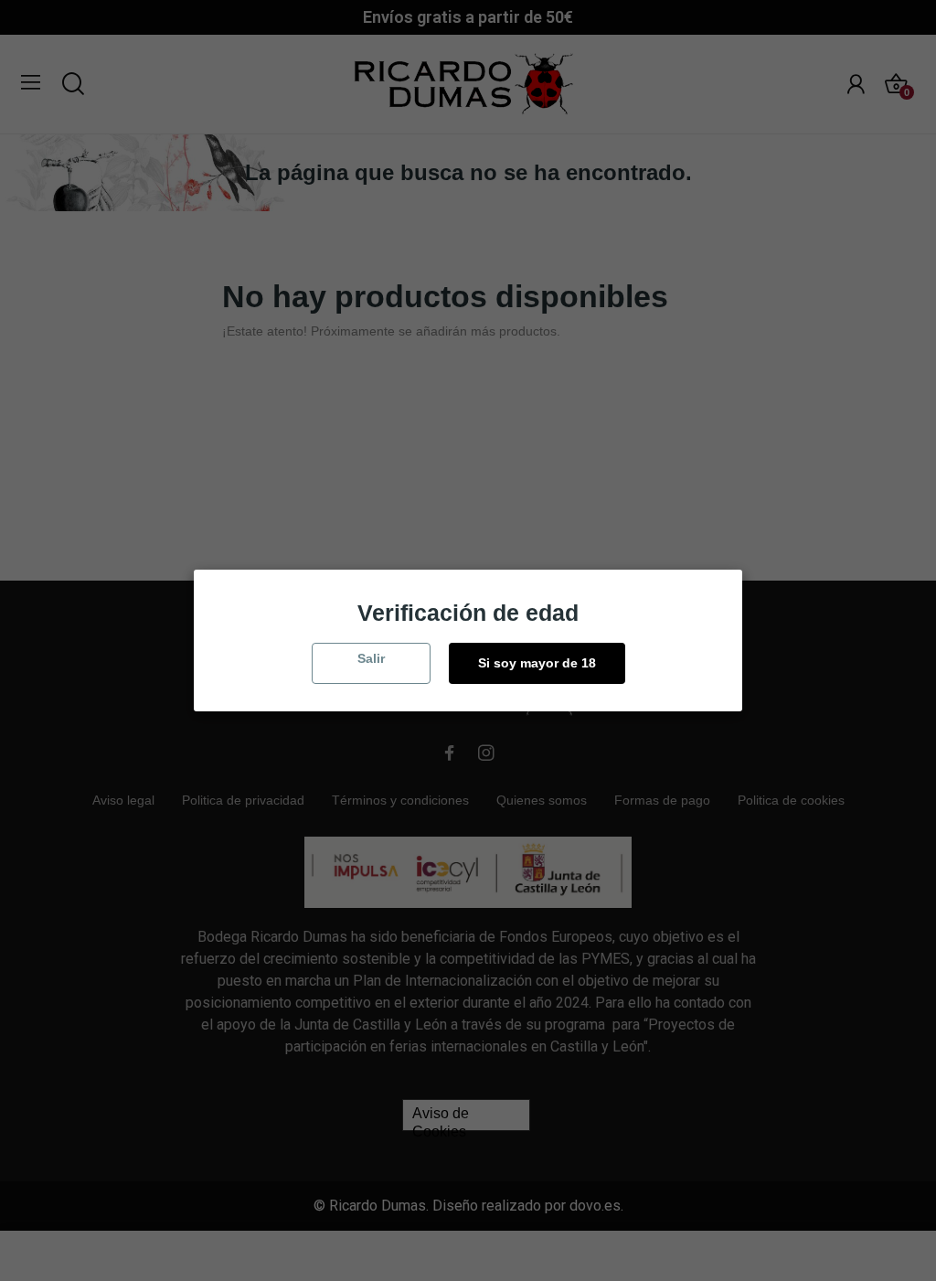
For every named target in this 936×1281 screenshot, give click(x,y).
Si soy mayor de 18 (537, 663)
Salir (371, 658)
